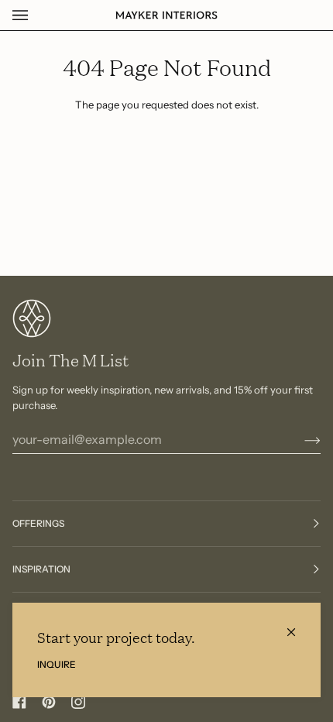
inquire (56, 664)
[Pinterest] (49, 702)
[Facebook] (19, 702)
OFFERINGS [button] (38, 523)
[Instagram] (78, 702)
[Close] (298, 625)
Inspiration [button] (41, 569)
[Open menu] (35, 15)
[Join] (300, 439)
